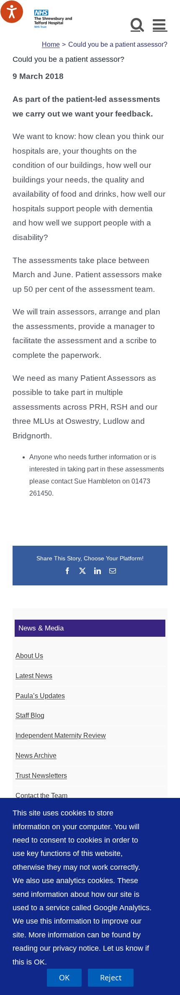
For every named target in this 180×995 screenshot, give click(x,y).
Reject (110, 977)
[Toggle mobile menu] (160, 24)
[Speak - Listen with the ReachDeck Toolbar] (11, 11)
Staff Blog (29, 715)
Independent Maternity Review (60, 735)
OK (64, 977)
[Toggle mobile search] (137, 24)
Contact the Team (41, 795)
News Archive (36, 755)
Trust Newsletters (41, 775)
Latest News (33, 675)
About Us (29, 655)
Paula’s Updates (40, 695)
